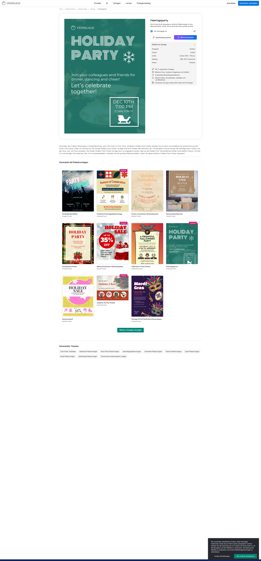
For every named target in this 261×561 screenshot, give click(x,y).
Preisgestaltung (143, 3)
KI (107, 3)
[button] (161, 37)
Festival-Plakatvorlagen (173, 351)
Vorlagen (117, 3)
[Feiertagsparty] (182, 243)
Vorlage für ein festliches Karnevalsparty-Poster (147, 319)
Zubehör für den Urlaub (106, 303)
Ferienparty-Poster (69, 266)
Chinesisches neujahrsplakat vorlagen (113, 356)
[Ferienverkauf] (78, 296)
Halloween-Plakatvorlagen (88, 351)
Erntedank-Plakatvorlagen (153, 351)
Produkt (97, 3)
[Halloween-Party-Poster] (147, 243)
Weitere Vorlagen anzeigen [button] (130, 330)
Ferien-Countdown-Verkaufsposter (145, 214)
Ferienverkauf (67, 319)
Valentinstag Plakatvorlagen (87, 356)
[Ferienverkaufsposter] (182, 191)
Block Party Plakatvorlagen (110, 351)
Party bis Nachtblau (69, 214)
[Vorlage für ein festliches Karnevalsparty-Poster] (147, 296)
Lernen (129, 3)
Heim (60, 9)
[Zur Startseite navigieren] (11, 3)
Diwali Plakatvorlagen (67, 356)
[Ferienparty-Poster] (78, 243)
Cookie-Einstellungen (222, 556)
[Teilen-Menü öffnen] (194, 31)
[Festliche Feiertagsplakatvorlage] (112, 191)
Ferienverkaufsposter (174, 214)
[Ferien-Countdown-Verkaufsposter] (147, 191)
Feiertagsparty (172, 266)
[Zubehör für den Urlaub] (112, 288)
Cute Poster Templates (68, 351)
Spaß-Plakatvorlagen (192, 351)
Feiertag (92, 9)
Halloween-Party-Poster (141, 266)
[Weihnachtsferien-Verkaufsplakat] (112, 243)
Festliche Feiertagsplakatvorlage (109, 214)
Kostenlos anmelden (248, 3)
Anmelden (231, 3)
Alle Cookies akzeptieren (245, 556)
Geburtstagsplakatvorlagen (132, 351)
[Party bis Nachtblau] (78, 191)
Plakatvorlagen (82, 9)
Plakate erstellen (70, 9)
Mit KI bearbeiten (187, 37)
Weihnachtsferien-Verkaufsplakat (110, 266)
